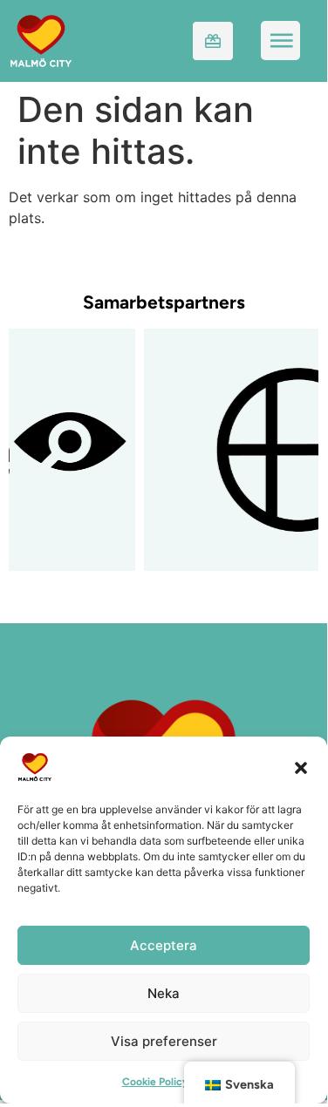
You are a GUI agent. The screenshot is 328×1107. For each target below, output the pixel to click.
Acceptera (163, 945)
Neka (163, 993)
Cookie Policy (155, 1082)
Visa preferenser (164, 1041)
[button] (301, 767)
